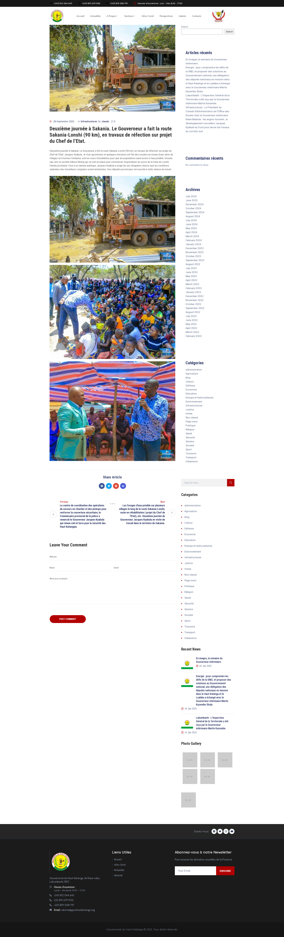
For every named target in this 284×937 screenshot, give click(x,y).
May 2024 (191, 228)
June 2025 (192, 200)
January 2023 (193, 292)
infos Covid (148, 16)
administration (194, 369)
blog (188, 377)
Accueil (80, 16)
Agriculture (192, 373)
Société (190, 445)
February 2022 (194, 336)
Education (191, 393)
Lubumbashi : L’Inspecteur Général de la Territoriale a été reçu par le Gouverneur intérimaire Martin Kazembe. (208, 99)
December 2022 (195, 296)
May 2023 (191, 276)
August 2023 (193, 264)
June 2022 (192, 320)
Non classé (192, 417)
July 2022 (191, 316)
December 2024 (195, 204)
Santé (189, 433)
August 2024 (193, 216)
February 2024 (194, 240)
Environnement (194, 401)
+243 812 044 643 (63, 3)
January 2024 (193, 244)
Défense (190, 385)
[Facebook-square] (214, 831)
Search (184, 26)
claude (105, 121)
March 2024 (192, 236)
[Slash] (112, 503)
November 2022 (195, 300)
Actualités (95, 16)
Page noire (191, 421)
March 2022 (192, 332)
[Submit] (230, 482)
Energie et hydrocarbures (199, 397)
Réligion (190, 429)
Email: (74, 909)
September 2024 (195, 212)
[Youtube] (231, 831)
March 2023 (192, 284)
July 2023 (191, 268)
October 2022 (193, 304)
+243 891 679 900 (91, 3)
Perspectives (166, 16)
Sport (189, 449)
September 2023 (195, 260)
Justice (190, 409)
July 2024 (191, 220)
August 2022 (193, 312)
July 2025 (191, 196)
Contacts (196, 16)
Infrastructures (89, 121)
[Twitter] (109, 486)
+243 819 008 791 (119, 3)
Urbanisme (192, 461)
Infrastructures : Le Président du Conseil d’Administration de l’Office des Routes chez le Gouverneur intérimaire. (207, 111)
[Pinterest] (116, 486)
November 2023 (195, 252)
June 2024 (192, 224)
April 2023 (191, 280)
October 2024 (193, 208)
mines (189, 413)
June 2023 (192, 272)
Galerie (182, 16)
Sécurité (190, 437)
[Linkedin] (123, 486)
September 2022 (195, 308)
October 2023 (193, 256)
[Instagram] (226, 831)
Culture (190, 381)
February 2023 (194, 288)
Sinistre (190, 441)
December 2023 (195, 248)
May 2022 (191, 324)
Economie (191, 389)
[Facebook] (102, 486)
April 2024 (191, 232)
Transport (191, 457)
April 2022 (191, 328)
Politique (190, 425)
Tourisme (191, 453)
